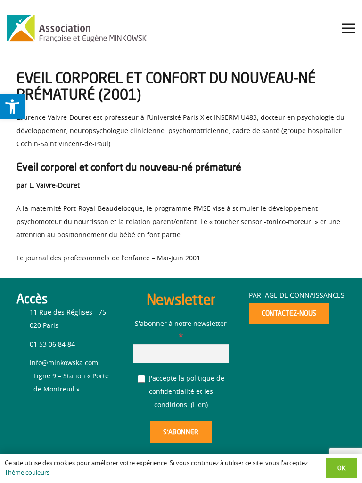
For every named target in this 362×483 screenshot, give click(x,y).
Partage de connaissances (297, 295)
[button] (12, 106)
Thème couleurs (27, 473)
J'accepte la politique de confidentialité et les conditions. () (185, 391)
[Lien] (77, 28)
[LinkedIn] (41, 413)
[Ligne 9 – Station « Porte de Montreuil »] (24, 383)
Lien (199, 405)
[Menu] (349, 28)
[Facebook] (24, 412)
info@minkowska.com (64, 363)
